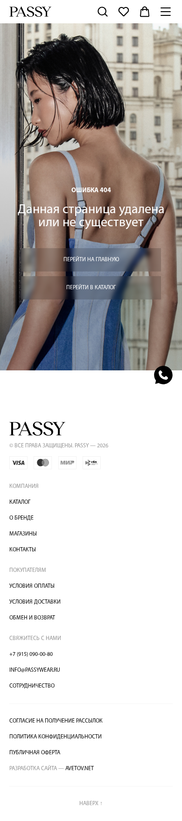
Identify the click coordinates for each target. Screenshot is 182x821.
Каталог (19, 502)
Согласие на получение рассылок (56, 721)
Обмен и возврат (32, 618)
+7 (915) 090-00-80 (31, 654)
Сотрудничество (32, 686)
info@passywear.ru (34, 670)
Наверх (91, 804)
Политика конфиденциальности (55, 737)
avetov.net (51, 769)
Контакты (22, 550)
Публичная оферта (34, 753)
